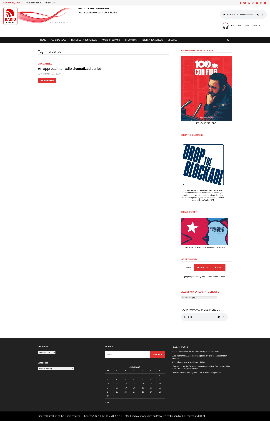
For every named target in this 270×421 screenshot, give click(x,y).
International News (152, 40)
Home (43, 40)
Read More (47, 81)
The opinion (131, 40)
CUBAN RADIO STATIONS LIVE (246, 26)
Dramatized (45, 63)
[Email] (265, 3)
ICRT (202, 416)
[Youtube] (245, 3)
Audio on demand (111, 40)
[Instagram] (253, 3)
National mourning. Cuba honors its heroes (190, 362)
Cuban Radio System (182, 416)
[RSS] (261, 3)
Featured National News (84, 40)
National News (58, 40)
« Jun (107, 402)
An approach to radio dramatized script (69, 69)
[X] (249, 3)
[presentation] (187, 267)
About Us (50, 2)
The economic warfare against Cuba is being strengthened (196, 373)
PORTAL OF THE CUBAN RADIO (93, 8)
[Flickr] (257, 3)
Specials (172, 40)
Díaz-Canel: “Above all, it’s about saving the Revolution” (195, 352)
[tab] (187, 267)
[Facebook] (241, 3)
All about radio (34, 2)
